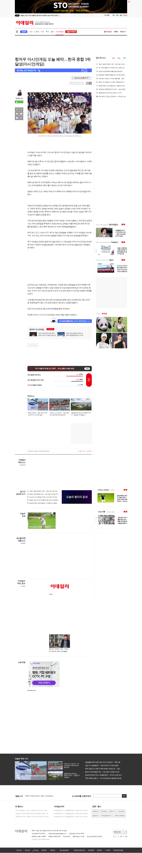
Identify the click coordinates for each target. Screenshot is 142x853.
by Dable (23, 543)
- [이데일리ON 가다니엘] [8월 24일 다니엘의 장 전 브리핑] (70, 810)
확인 (124, 796)
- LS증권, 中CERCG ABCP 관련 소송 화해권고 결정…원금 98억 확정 (32, 813)
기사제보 (107, 850)
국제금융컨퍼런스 (106, 815)
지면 (117, 15)
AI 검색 (24, 31)
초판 (121, 15)
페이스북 (17, 109)
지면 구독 (88, 451)
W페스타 (112, 811)
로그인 (125, 15)
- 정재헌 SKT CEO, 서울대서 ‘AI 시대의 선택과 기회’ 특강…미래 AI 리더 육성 (32, 816)
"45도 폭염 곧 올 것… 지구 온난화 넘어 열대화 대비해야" (103, 778)
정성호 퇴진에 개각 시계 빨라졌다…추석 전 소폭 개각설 (103, 775)
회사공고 (27, 850)
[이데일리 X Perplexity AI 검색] (53, 70)
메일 (17, 114)
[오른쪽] (54, 513)
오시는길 (35, 850)
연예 (124, 58)
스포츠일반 (60, 31)
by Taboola (22, 465)
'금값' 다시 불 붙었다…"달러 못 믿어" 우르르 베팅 (100, 765)
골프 (52, 31)
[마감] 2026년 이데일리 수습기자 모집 (36, 795)
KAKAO (17, 118)
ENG (108, 15)
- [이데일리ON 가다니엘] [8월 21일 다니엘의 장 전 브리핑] (70, 813)
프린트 (21, 114)
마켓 (116, 31)
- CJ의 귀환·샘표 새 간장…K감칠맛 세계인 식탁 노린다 (31, 810)
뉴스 (113, 58)
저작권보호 (91, 850)
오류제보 (99, 850)
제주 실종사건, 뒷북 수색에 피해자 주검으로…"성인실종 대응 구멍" (107, 769)
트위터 (21, 109)
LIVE (17, 15)
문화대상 (95, 811)
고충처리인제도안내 (79, 850)
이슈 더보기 (50, 329)
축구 (47, 31)
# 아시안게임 (33, 345)
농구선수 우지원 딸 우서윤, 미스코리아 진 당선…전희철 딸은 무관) (48, 497)
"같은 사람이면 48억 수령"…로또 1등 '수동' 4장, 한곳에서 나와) (46, 491)
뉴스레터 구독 (81, 451)
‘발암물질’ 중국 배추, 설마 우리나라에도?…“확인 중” (101, 762)
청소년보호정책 (64, 850)
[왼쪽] (52, 513)
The (123, 31)
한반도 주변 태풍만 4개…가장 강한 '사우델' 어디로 (101, 772)
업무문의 (43, 850)
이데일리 (35, 23)
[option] (54, 15)
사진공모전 (121, 811)
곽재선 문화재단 (120, 815)
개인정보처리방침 (118, 850)
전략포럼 (103, 811)
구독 (113, 15)
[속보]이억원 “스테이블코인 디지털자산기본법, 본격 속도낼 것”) (47, 503)
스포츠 (36, 31)
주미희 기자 (19, 98)
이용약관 (52, 850)
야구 (42, 31)
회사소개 (19, 850)
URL (21, 118)
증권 (119, 58)
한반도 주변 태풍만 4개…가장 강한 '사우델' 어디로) (43, 494)
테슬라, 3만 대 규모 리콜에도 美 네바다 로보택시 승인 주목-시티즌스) (48, 500)
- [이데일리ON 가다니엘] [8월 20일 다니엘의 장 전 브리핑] (70, 816)
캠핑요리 (95, 815)
